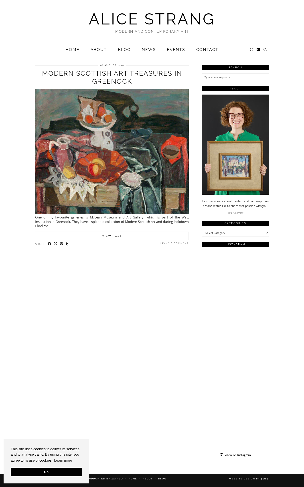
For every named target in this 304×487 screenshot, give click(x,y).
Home (72, 49)
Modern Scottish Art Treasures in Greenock (112, 77)
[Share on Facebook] (50, 244)
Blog (124, 49)
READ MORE (235, 213)
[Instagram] (251, 49)
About (99, 49)
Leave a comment (174, 243)
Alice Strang (152, 19)
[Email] (258, 49)
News (149, 49)
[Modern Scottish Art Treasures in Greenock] (112, 213)
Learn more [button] (63, 460)
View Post (112, 235)
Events (176, 49)
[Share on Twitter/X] (56, 244)
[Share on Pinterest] (62, 244)
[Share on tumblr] (67, 244)
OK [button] (46, 472)
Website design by (249, 478)
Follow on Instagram (237, 455)
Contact (207, 49)
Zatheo (117, 478)
